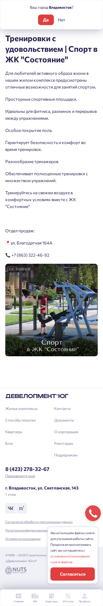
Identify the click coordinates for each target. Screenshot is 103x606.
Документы (64, 420)
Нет (61, 19)
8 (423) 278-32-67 (27, 469)
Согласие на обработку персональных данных (39, 522)
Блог (9, 443)
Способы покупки (20, 420)
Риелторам (63, 443)
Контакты (62, 408)
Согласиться (73, 573)
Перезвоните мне (20, 476)
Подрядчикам (65, 455)
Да (46, 19)
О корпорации (66, 431)
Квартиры (13, 431)
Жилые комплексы (21, 408)
